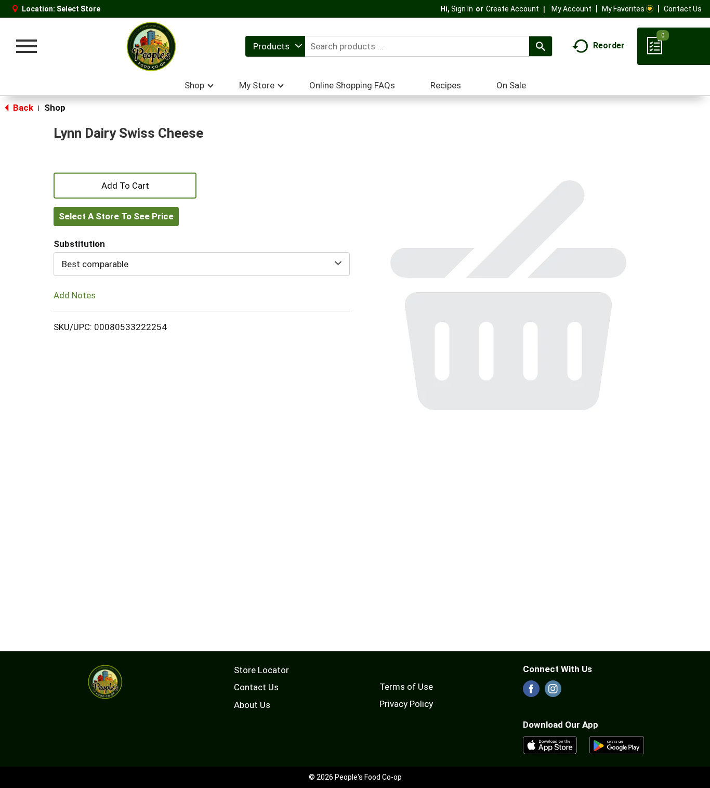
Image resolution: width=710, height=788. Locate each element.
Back (22, 107)
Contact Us (683, 9)
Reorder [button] (609, 45)
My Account (571, 9)
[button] (125, 184)
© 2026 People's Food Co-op (355, 777)
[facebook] (531, 692)
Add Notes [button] (75, 295)
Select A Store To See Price (116, 216)
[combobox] (275, 46)
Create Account (512, 9)
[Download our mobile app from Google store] (616, 744)
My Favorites (623, 9)
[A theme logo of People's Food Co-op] (151, 46)
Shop (54, 107)
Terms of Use (406, 686)
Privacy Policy (406, 704)
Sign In (462, 9)
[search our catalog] (540, 46)
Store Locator (261, 670)
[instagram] (553, 692)
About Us (252, 705)
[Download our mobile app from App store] (550, 744)
